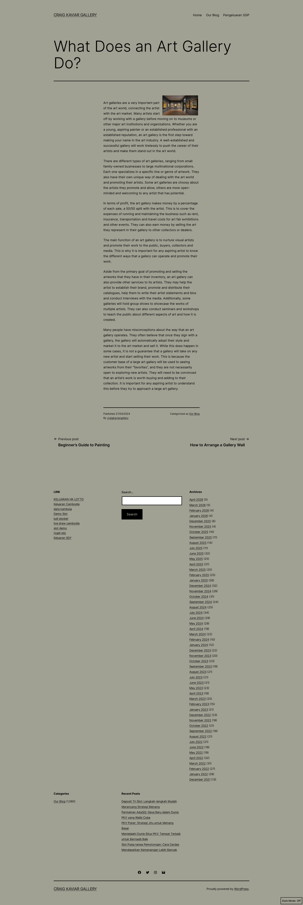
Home (197, 15)
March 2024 (197, 634)
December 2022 (200, 715)
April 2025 (196, 564)
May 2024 (196, 623)
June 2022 (196, 747)
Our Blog (212, 15)
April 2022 (196, 758)
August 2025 (197, 542)
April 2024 (196, 628)
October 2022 (198, 725)
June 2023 (196, 682)
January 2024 (198, 645)
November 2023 (200, 655)
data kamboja (63, 509)
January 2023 (198, 709)
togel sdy (60, 533)
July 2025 (195, 548)
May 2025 (196, 558)
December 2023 (200, 650)
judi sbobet (61, 518)
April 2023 (196, 693)
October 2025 (198, 531)
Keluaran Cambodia (67, 504)
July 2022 (195, 741)
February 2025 (199, 575)
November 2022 (200, 720)
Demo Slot (61, 513)
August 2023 (197, 671)
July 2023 (195, 677)
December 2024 (200, 585)
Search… (128, 492)
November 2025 (200, 526)
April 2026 (196, 499)
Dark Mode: (289, 900)
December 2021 (199, 779)
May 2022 (196, 752)
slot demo (60, 528)
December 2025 (200, 521)
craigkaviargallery (117, 418)
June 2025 (196, 553)
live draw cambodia (67, 523)
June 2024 (196, 618)
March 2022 (197, 763)
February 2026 (199, 510)
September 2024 (200, 602)
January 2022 (198, 774)
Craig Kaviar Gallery (75, 15)
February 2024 (199, 639)
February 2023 (199, 704)
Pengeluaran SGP (236, 15)
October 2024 (198, 596)
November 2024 (200, 591)
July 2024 (196, 612)
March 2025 (197, 569)
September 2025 (200, 537)
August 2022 (197, 736)
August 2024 (198, 607)
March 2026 (197, 505)
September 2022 (200, 731)
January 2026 (198, 515)
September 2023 (200, 666)
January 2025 (198, 580)
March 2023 (197, 698)
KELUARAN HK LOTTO (69, 499)
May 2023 (196, 688)
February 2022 (199, 768)
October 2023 (198, 661)
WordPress (241, 889)
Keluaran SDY (62, 537)
